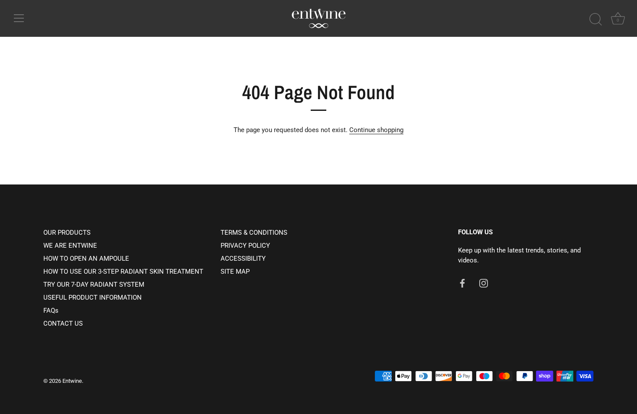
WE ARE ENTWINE (70, 245)
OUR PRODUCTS (67, 232)
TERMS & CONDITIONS (254, 232)
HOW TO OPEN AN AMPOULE (86, 258)
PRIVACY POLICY (245, 245)
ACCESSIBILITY (243, 258)
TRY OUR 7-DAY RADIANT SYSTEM (93, 284)
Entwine (72, 381)
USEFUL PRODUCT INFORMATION (92, 297)
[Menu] (19, 18)
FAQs (50, 310)
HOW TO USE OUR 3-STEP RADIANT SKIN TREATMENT (123, 271)
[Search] (595, 19)
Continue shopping (376, 130)
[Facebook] (462, 283)
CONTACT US (63, 323)
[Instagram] (483, 283)
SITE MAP (235, 271)
